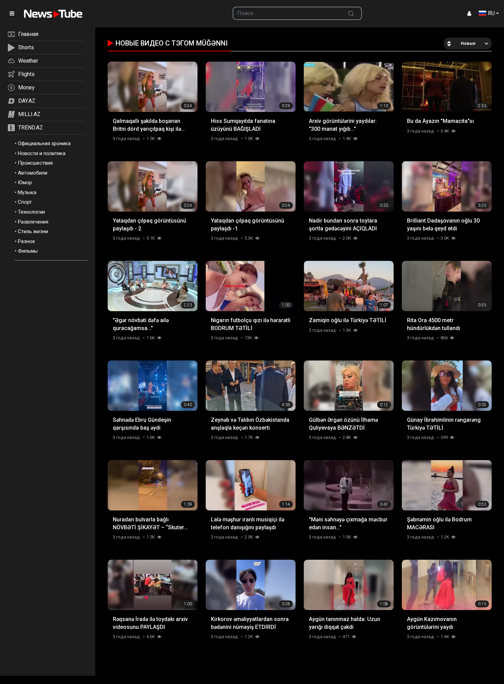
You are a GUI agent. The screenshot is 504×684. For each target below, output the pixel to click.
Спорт (25, 202)
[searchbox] (287, 13)
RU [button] (491, 13)
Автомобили (32, 173)
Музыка (27, 192)
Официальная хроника (44, 143)
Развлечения (33, 222)
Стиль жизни (33, 231)
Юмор (25, 182)
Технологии (31, 212)
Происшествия (35, 163)
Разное (26, 241)
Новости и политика (41, 153)
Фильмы (28, 251)
